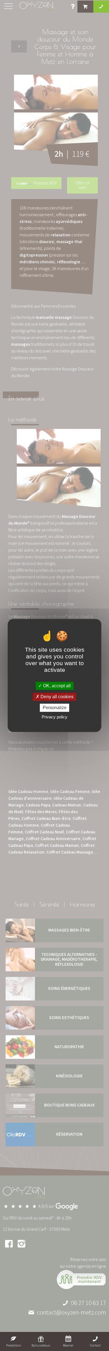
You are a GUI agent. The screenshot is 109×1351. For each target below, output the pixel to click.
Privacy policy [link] (54, 717)
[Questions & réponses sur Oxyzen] (73, 7)
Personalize (55, 707)
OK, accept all (56, 685)
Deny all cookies (56, 696)
